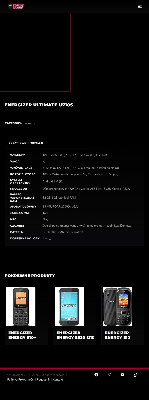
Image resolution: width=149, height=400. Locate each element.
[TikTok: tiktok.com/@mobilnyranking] (135, 375)
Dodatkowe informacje (26, 143)
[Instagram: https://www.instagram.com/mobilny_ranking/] (109, 375)
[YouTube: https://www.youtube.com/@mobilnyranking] (122, 375)
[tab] (26, 143)
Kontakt (58, 379)
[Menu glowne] (140, 6)
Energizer (29, 123)
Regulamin (44, 379)
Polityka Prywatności (20, 379)
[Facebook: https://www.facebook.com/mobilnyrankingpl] (96, 375)
